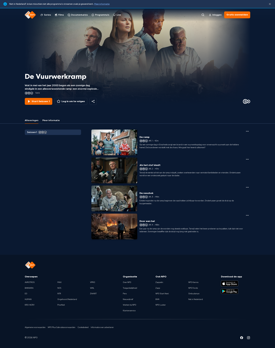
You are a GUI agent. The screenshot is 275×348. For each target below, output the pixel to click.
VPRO (92, 282)
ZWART (93, 294)
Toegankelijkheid (130, 288)
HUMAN (28, 299)
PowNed (61, 305)
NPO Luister (161, 305)
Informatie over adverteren (102, 327)
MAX (59, 282)
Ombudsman (194, 294)
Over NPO (127, 282)
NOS (59, 288)
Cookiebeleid (83, 327)
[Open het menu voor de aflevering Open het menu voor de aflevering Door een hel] (247, 215)
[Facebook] (241, 338)
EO (26, 294)
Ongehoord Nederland (67, 299)
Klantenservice (129, 311)
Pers (125, 294)
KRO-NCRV (29, 305)
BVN (157, 299)
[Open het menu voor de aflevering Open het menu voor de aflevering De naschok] (247, 187)
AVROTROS (30, 282)
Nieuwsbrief (128, 299)
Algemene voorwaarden (35, 327)
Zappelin (159, 282)
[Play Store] (229, 291)
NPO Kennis (193, 282)
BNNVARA (29, 288)
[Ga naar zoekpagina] (203, 14)
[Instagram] (248, 338)
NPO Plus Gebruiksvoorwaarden (61, 327)
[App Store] (229, 283)
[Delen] (93, 101)
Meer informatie (102, 4)
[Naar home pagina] (30, 15)
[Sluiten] (270, 4)
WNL (92, 288)
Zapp (158, 288)
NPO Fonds (193, 288)
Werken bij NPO (129, 305)
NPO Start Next (162, 294)
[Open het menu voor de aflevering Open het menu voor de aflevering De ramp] (247, 131)
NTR (59, 294)
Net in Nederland (195, 299)
